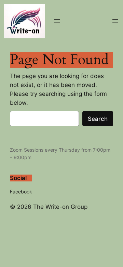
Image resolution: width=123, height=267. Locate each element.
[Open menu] (57, 21)
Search (98, 118)
